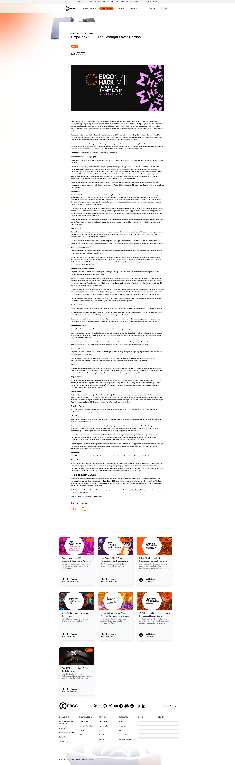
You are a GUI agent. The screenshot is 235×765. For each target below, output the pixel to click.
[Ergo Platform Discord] (126, 706)
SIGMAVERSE (137, 1)
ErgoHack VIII (95, 135)
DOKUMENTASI (124, 1)
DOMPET (80, 1)
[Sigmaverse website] (95, 706)
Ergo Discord (136, 490)
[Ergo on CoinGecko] (143, 706)
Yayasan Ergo (63, 741)
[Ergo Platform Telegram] (121, 706)
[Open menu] (173, 8)
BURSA (90, 1)
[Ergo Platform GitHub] (105, 706)
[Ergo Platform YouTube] (116, 706)
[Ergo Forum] (137, 706)
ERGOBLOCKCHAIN (152, 1)
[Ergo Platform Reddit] (132, 706)
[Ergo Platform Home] (70, 8)
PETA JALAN (101, 1)
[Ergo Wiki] (100, 706)
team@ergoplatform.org (168, 706)
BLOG (112, 1)
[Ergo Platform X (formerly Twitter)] (110, 706)
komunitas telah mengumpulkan (126, 483)
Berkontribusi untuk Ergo (67, 732)
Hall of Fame (63, 737)
